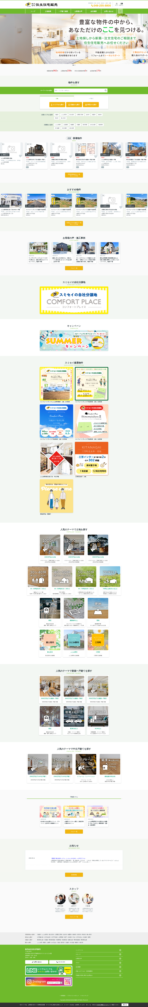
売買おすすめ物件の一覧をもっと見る (74, 223)
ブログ (77, 962)
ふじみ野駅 (58, 124)
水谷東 (70, 937)
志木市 (87, 114)
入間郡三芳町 (80, 114)
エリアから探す (58, 104)
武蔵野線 (58, 939)
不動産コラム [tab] (74, 797)
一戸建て (91, 98)
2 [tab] (74, 65)
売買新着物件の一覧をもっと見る (74, 175)
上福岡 (48, 942)
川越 (58, 942)
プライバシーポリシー (73, 995)
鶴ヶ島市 (63, 118)
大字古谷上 (79, 937)
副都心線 (70, 939)
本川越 (72, 942)
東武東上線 (40, 939)
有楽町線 (64, 939)
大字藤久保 (40, 937)
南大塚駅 (64, 128)
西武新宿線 (52, 939)
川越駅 (78, 124)
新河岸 (62, 942)
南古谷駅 (71, 128)
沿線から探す (75, 104)
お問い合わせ (108, 11)
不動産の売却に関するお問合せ (84, 975)
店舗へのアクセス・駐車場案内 (84, 971)
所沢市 (79, 934)
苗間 (89, 937)
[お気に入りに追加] (20, 156)
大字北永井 (47, 937)
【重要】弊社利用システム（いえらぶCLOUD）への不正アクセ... (68, 858)
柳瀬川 (76, 942)
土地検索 (48, 11)
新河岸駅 (85, 124)
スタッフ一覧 (74, 917)
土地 (57, 98)
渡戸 (65, 937)
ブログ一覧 (74, 268)
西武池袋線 (77, 939)
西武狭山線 (84, 939)
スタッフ (78, 954)
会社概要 (94, 11)
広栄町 (85, 937)
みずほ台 (53, 942)
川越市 (56, 114)
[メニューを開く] (120, 11)
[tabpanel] (74, 39)
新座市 (100, 114)
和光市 (56, 118)
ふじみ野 (39, 942)
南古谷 (81, 942)
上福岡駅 (65, 124)
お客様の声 (78, 11)
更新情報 (74, 875)
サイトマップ (85, 995)
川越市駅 (100, 124)
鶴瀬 (44, 942)
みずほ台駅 (92, 124)
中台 (74, 937)
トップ (33, 11)
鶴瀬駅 (72, 124)
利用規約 (63, 995)
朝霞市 (93, 114)
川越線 (46, 939)
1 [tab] (73, 65)
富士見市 (71, 114)
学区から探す (92, 104)
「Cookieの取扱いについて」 (102, 1004)
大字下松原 (54, 937)
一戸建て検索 (63, 11)
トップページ (79, 950)
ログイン (116, 5)
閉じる (125, 1004)
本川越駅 (57, 128)
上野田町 (61, 937)
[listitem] (36, 155)
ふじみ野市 (64, 114)
